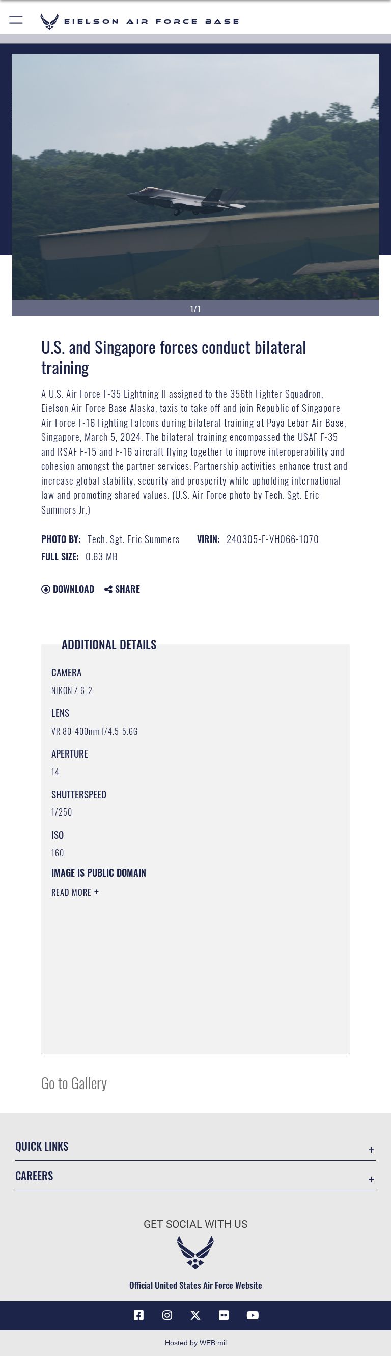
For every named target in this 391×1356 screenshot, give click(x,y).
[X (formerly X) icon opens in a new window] (195, 1315)
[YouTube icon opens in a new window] (252, 1315)
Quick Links (41, 1146)
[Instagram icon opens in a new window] (167, 1315)
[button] (16, 21)
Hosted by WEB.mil (196, 1343)
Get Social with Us (195, 1224)
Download (72, 588)
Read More (72, 892)
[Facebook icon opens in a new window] (138, 1315)
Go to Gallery (74, 1082)
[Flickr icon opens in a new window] (224, 1315)
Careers (34, 1175)
